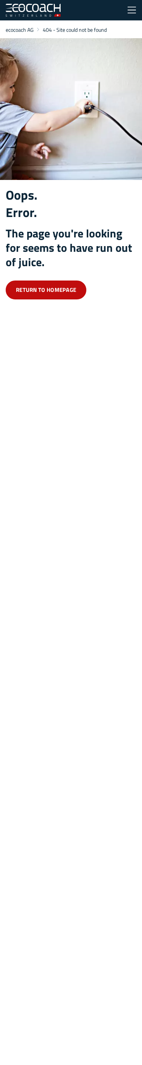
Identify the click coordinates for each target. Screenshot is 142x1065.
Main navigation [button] (131, 10)
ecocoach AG (20, 30)
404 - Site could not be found (75, 30)
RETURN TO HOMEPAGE (46, 289)
